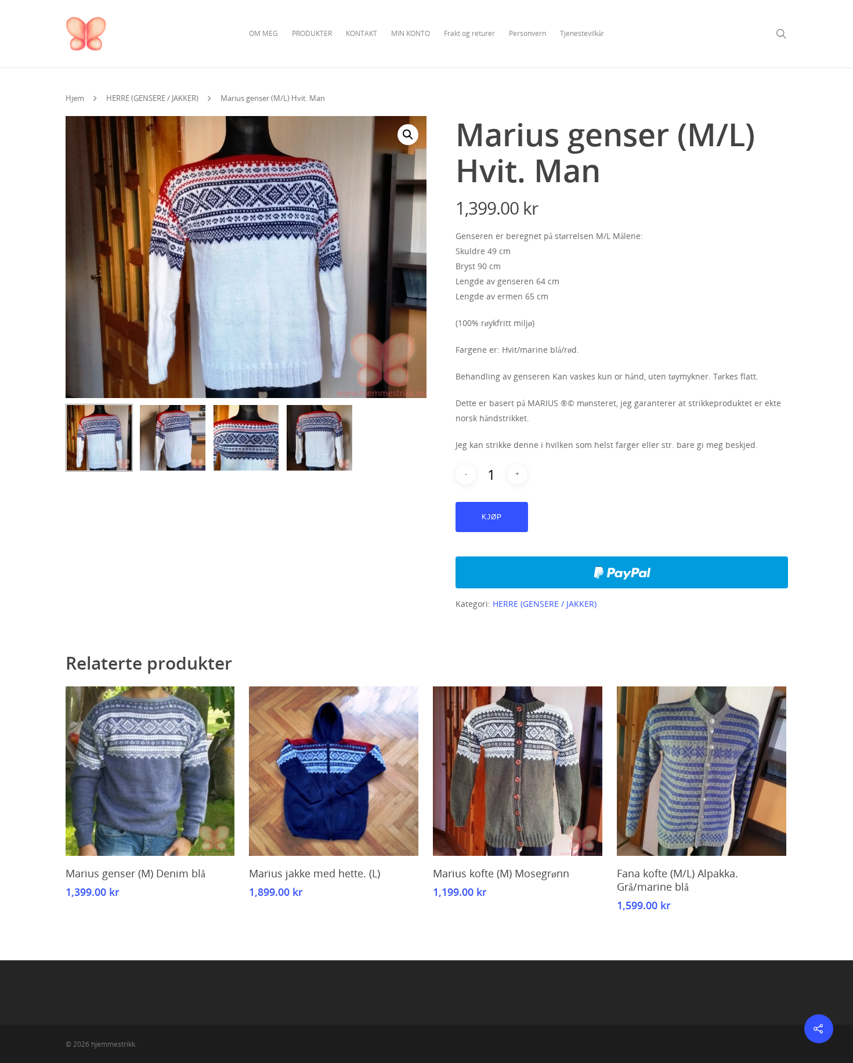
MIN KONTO (410, 33)
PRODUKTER (312, 33)
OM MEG (263, 33)
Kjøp (492, 517)
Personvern (527, 33)
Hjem (75, 98)
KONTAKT (361, 33)
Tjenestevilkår (582, 33)
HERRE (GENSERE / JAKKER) (152, 98)
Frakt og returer (469, 33)
